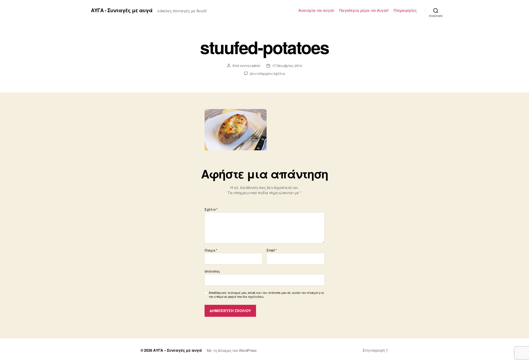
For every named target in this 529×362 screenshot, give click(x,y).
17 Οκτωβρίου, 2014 (287, 65)
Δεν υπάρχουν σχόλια (267, 73)
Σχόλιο (211, 209)
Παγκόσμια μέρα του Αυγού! (364, 10)
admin (255, 65)
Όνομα (211, 250)
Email (272, 250)
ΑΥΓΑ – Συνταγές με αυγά (177, 350)
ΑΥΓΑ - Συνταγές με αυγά (122, 10)
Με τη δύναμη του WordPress (232, 350)
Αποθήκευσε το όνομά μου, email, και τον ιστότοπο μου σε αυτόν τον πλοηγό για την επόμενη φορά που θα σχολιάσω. (266, 295)
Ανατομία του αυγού (316, 10)
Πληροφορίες (405, 10)
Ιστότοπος (212, 271)
